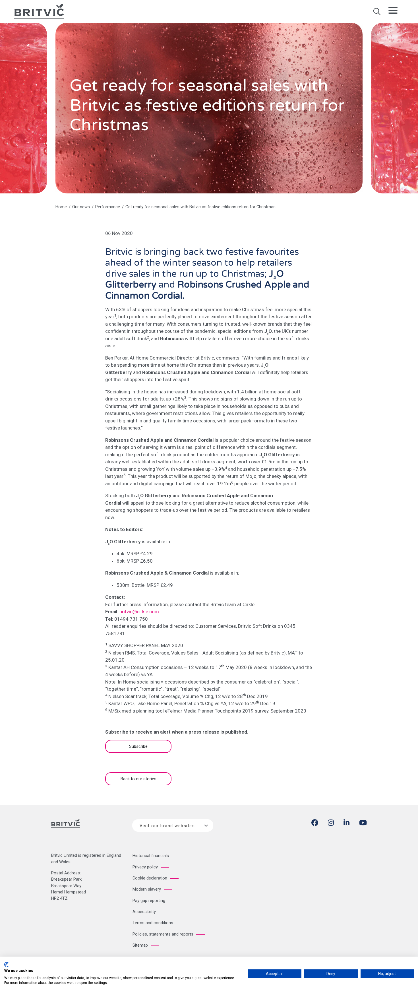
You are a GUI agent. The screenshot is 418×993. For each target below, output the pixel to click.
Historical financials (151, 855)
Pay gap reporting (149, 900)
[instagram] (331, 823)
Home (61, 206)
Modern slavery (147, 889)
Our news (81, 206)
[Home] (65, 828)
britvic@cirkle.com (139, 611)
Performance (107, 206)
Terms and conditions (153, 922)
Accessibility (144, 911)
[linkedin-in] (346, 823)
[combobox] (172, 825)
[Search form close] (377, 13)
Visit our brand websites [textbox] (167, 825)
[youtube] (363, 823)
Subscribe (138, 746)
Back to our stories (138, 778)
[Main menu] (393, 11)
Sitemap (140, 945)
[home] (39, 11)
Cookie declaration (150, 878)
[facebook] (314, 823)
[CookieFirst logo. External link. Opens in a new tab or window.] (6, 964)
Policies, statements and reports (163, 934)
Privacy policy (145, 867)
